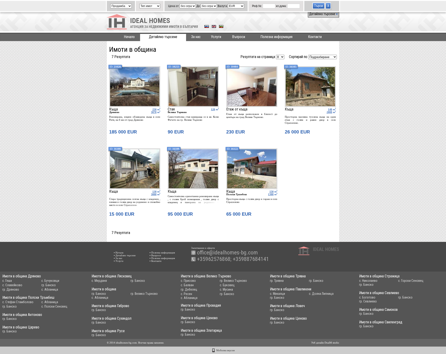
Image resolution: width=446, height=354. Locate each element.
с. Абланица (49, 289)
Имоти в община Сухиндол (111, 318)
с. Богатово (367, 297)
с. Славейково (12, 285)
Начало (129, 37)
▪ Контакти (155, 261)
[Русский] (206, 27)
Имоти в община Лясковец (112, 276)
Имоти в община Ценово (199, 318)
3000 (154, 194)
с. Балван (187, 285)
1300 (271, 194)
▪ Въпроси (155, 255)
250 (154, 109)
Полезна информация (276, 37)
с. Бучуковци (50, 281)
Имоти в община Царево (20, 327)
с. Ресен (186, 294)
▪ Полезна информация (162, 252)
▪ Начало (119, 252)
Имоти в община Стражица (379, 276)
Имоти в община (104, 289)
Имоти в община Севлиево (379, 293)
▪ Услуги (118, 261)
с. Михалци (277, 294)
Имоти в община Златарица (201, 330)
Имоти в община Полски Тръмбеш (28, 297)
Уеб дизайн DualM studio (325, 342)
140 (330, 109)
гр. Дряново (10, 289)
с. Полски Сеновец (54, 306)
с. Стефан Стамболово (17, 302)
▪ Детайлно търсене (125, 255)
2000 (329, 112)
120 (213, 109)
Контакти (315, 37)
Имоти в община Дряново (21, 276)
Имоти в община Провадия (201, 305)
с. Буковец (227, 285)
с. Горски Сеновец (410, 281)
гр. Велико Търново (233, 281)
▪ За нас (118, 258)
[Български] (221, 27)
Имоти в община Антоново (22, 314)
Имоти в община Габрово (110, 306)
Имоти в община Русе (108, 331)
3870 (154, 112)
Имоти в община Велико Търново (206, 276)
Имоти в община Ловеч (287, 306)
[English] (214, 27)
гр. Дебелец (189, 289)
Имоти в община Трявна (288, 276)
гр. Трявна (277, 281)
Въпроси (238, 37)
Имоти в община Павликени (290, 289)
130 (154, 191)
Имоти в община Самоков (378, 309)
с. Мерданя (99, 281)
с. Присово (188, 281)
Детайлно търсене (322, 14)
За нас (196, 37)
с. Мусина (226, 289)
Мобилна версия (225, 350)
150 (271, 191)
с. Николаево (368, 281)
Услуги (216, 37)
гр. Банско (48, 285)
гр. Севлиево (368, 301)
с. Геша (7, 281)
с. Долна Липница (321, 294)
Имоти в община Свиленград (380, 322)
